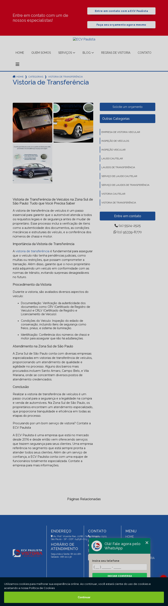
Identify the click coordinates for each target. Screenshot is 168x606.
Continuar (84, 597)
